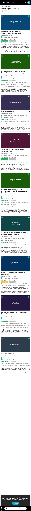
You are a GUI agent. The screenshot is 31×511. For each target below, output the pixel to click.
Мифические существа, (10, 365)
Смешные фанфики (9, 363)
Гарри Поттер (8, 35)
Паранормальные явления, (11, 162)
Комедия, (15, 86)
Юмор (6, 82)
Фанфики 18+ (8, 42)
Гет (15, 42)
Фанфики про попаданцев (22, 202)
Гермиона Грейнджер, (11, 325)
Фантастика (19, 244)
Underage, (6, 44)
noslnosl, (5, 37)
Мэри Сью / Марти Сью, (10, 245)
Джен (10, 121)
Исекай (13, 244)
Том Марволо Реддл (11, 204)
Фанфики (11, 82)
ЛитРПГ (25, 283)
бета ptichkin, (11, 77)
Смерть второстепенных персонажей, (13, 123)
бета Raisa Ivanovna (13, 37)
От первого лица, (14, 44)
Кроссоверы (8, 244)
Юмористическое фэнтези (21, 363)
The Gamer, (8, 276)
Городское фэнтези (19, 161)
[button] (25, 508)
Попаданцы (25, 244)
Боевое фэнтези (25, 42)
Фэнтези (19, 42)
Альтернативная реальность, (23, 245)
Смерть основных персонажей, (20, 206)
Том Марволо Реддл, (11, 84)
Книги (2, 6)
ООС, (19, 44)
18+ (13, 42)
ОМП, (19, 162)
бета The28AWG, (12, 115)
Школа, (25, 123)
